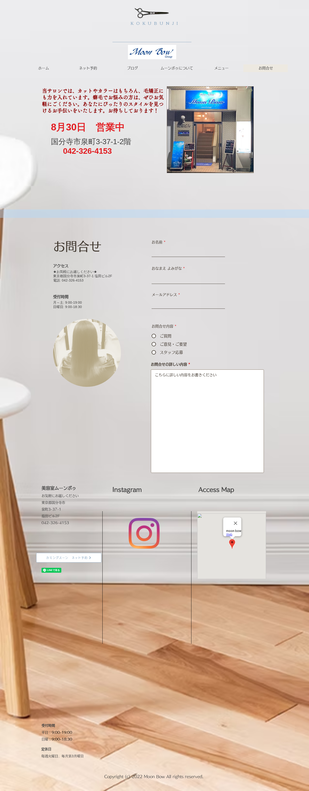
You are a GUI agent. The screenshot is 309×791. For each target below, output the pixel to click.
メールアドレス (164, 294)
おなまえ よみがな (167, 268)
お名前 (157, 242)
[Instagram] (144, 533)
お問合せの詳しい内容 (169, 364)
